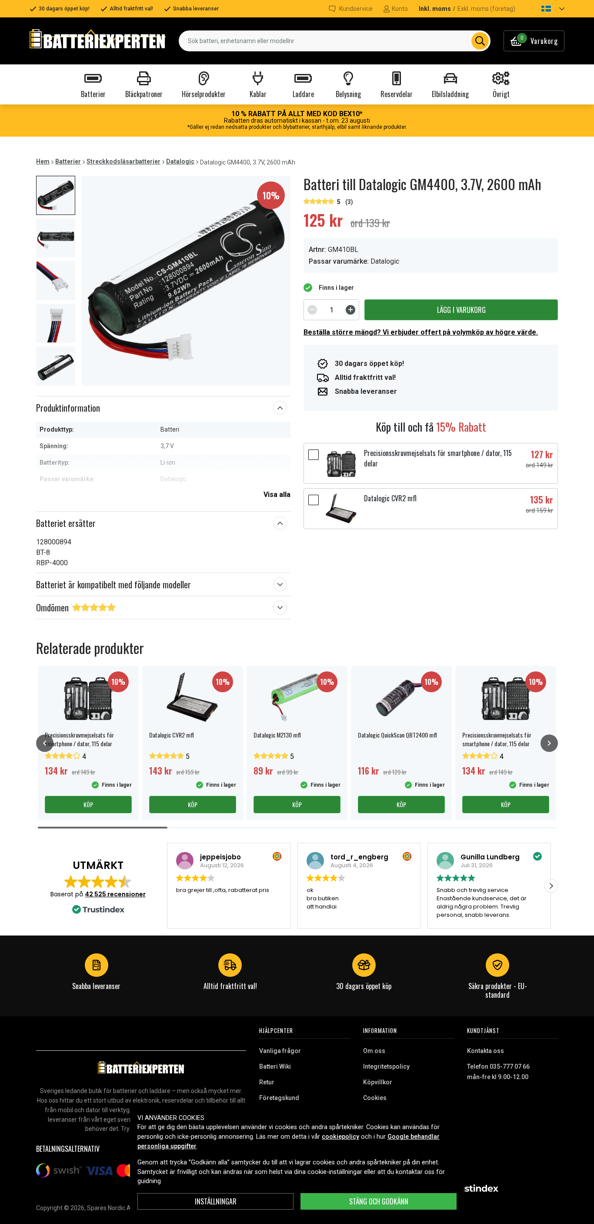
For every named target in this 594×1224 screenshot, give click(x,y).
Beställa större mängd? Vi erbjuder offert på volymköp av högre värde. (421, 332)
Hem (43, 161)
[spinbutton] (331, 310)
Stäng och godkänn (378, 1201)
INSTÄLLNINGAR (216, 1201)
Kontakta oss (485, 1050)
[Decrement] (312, 310)
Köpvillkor (377, 1082)
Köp (88, 804)
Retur (266, 1082)
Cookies (375, 1097)
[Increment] (350, 310)
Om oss (374, 1050)
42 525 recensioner (115, 894)
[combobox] (335, 40)
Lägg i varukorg (461, 310)
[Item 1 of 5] (186, 280)
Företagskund (279, 1097)
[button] (545, 8)
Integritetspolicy (386, 1066)
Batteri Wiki (275, 1066)
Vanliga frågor (280, 1050)
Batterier (68, 161)
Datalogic (180, 161)
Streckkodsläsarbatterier (123, 161)
